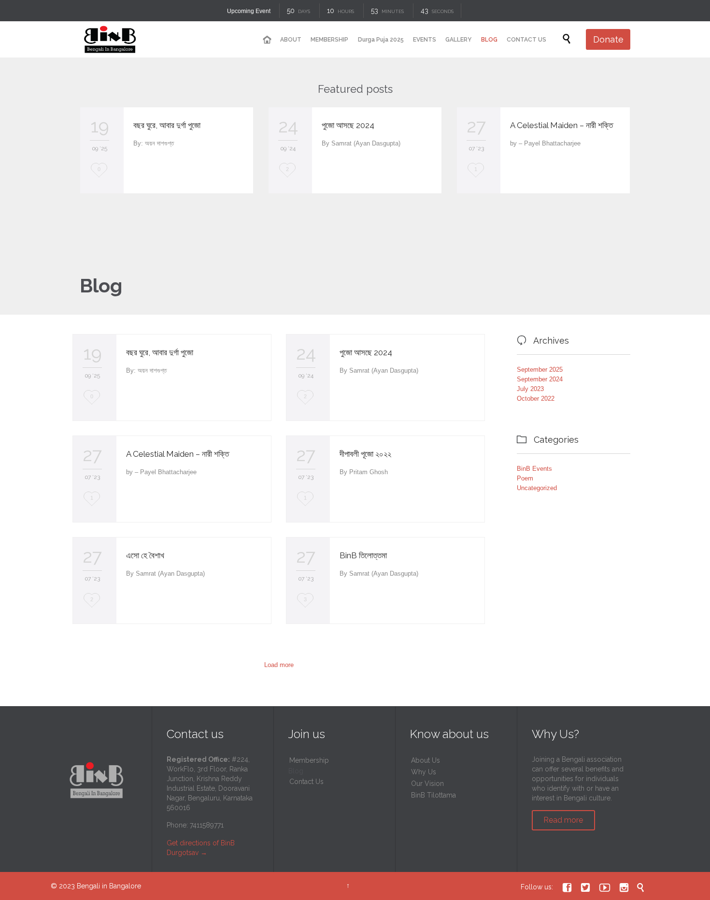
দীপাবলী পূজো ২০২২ (365, 454)
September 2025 (540, 369)
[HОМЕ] (266, 40)
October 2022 (535, 398)
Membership (309, 760)
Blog (295, 771)
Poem (525, 478)
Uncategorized (537, 488)
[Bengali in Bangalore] (110, 39)
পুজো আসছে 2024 (348, 125)
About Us (425, 760)
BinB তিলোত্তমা (363, 555)
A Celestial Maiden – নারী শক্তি (561, 125)
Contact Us (306, 781)
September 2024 (540, 379)
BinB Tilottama (433, 795)
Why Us (423, 772)
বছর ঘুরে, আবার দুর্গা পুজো (166, 125)
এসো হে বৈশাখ (145, 555)
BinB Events (534, 468)
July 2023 (530, 388)
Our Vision (427, 783)
